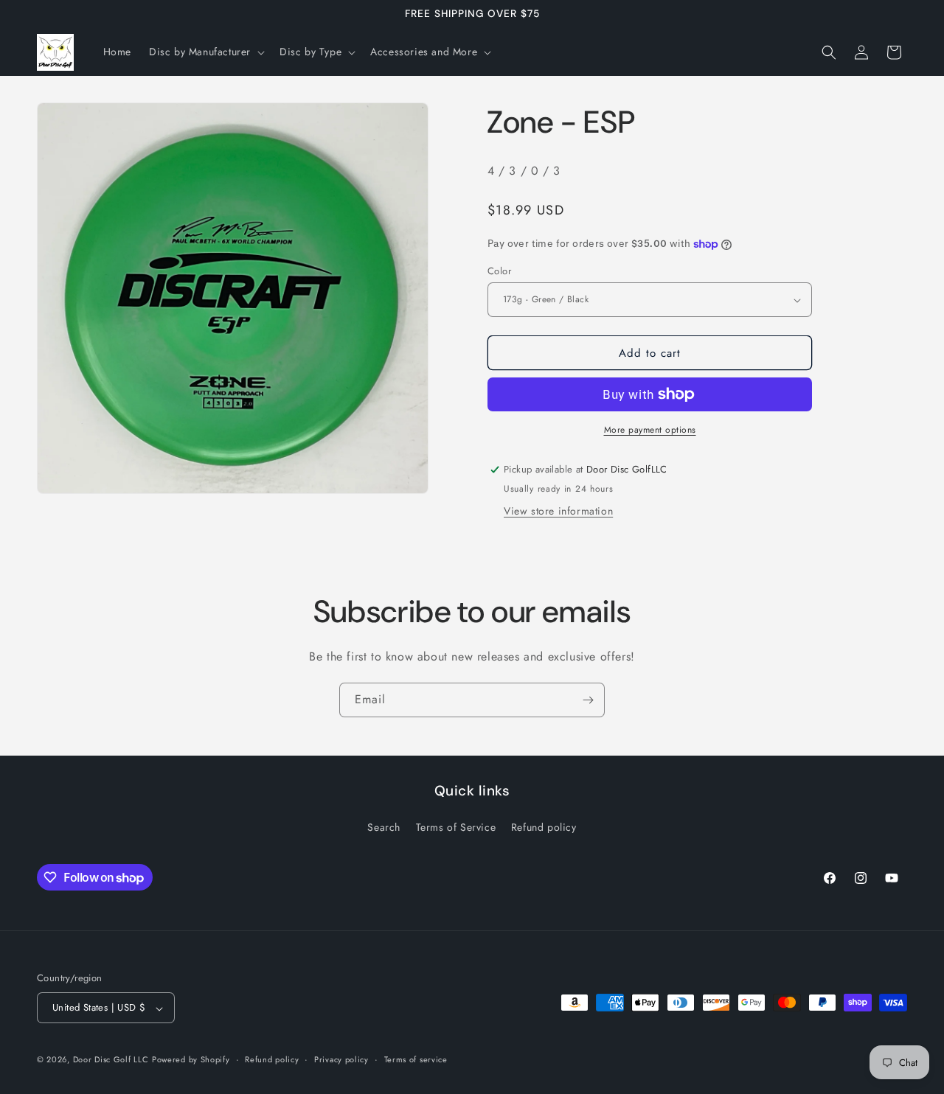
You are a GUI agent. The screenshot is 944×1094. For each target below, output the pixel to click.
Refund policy (544, 827)
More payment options (650, 429)
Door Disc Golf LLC (111, 1060)
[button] (205, 51)
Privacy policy (341, 1059)
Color (499, 271)
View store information (558, 511)
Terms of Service (456, 827)
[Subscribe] (588, 700)
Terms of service (416, 1059)
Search (383, 827)
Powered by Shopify (191, 1060)
